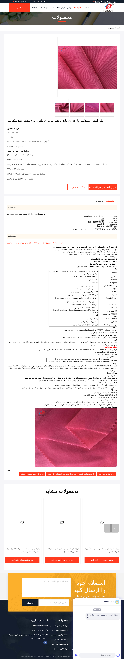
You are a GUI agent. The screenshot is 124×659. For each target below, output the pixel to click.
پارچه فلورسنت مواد (60, 649)
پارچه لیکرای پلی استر (107, 474)
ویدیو (69, 7)
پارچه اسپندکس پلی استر (59, 626)
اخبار (52, 7)
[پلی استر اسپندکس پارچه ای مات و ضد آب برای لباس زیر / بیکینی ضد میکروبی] (87, 67)
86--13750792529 (39, 2)
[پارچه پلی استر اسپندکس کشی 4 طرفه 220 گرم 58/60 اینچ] (71, 522)
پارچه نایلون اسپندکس (60, 630)
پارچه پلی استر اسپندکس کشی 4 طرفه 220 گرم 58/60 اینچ (72, 550)
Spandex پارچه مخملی (59, 635)
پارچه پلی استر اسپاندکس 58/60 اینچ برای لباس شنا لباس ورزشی (31, 550)
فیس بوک (45, 642)
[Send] (76, 655)
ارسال (30, 602)
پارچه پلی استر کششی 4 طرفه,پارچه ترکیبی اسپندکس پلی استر (71, 474)
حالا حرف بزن (19, 9)
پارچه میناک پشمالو (61, 639)
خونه (87, 7)
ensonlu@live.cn (20, 2)
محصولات (78, 7)
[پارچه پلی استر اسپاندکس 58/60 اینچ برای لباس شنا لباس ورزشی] (31, 522)
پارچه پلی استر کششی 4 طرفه (32, 474)
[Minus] (76, 601)
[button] (114, 528)
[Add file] (118, 655)
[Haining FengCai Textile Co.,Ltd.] (108, 7)
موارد (46, 7)
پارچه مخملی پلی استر (60, 644)
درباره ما (61, 7)
